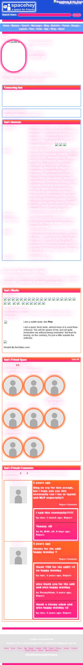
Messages (36, 25)
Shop (53, 28)
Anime (33, 347)
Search (76, 15)
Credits (38, 648)
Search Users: (9, 14)
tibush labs (49, 639)
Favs (31, 28)
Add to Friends (11, 92)
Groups (75, 25)
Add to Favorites (51, 92)
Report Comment (67, 504)
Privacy (59, 648)
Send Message (11, 96)
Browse (15, 25)
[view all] (75, 359)
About (61, 28)
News (13, 648)
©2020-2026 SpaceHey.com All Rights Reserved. (41, 654)
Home (6, 25)
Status (40, 650)
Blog (46, 25)
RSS (45, 648)
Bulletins (55, 25)
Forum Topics (35, 79)
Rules (19, 648)
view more (55, 282)
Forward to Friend (52, 96)
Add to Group (10, 103)
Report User (49, 103)
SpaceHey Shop (51, 650)
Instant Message (12, 100)
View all (53, 473)
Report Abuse (30, 650)
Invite (39, 28)
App (46, 28)
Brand (31, 648)
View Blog (38, 271)
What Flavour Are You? (45, 338)
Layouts (23, 28)
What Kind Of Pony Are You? (18, 345)
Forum (65, 25)
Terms (51, 648)
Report (68, 518)
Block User (48, 100)
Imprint (66, 648)
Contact (74, 648)
